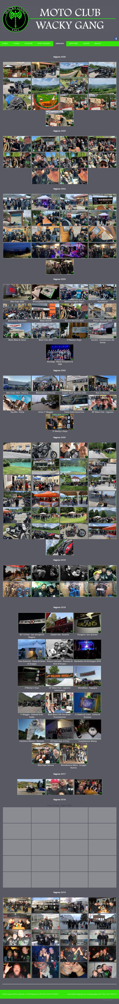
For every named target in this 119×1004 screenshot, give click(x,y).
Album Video (73, 43)
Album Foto (60, 43)
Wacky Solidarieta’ (44, 43)
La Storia (16, 43)
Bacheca (5, 43)
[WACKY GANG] (59, 32)
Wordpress (115, 999)
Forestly (100, 999)
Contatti (86, 43)
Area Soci (97, 43)
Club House (28, 43)
